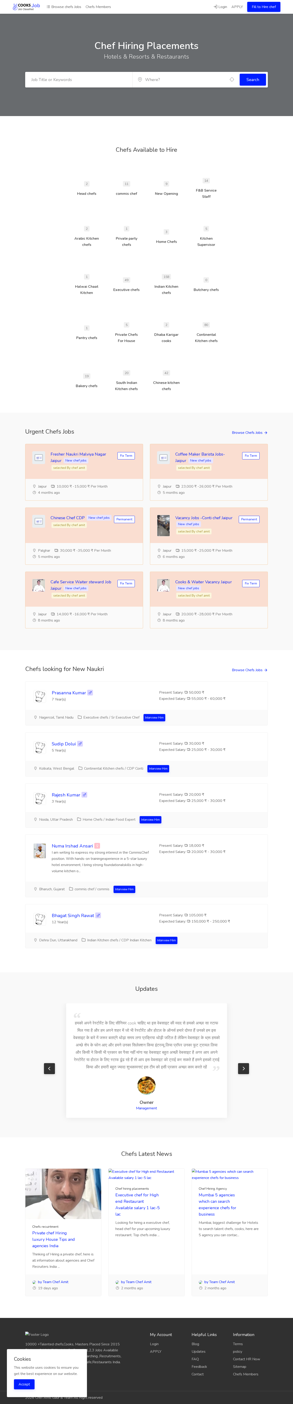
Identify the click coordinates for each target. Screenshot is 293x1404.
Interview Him (154, 718)
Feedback (199, 1366)
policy (237, 1351)
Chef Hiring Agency (213, 1189)
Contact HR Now (246, 1359)
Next (243, 1068)
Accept (24, 1384)
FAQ (195, 1359)
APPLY (237, 6)
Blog (195, 1344)
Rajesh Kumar (66, 795)
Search (253, 79)
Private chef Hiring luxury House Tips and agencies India (53, 1239)
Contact (198, 1374)
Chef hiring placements (132, 1189)
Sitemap (239, 1366)
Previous (49, 1068)
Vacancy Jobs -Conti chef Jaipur (204, 518)
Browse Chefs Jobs (247, 432)
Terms (238, 1344)
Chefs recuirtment (45, 1227)
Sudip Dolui (64, 744)
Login (222, 6)
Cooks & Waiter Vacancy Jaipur (203, 582)
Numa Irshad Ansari (72, 846)
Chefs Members (98, 6)
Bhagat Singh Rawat (73, 915)
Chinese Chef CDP (68, 518)
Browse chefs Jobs (65, 6)
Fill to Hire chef (264, 6)
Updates (199, 1351)
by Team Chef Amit (52, 1282)
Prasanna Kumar (69, 693)
